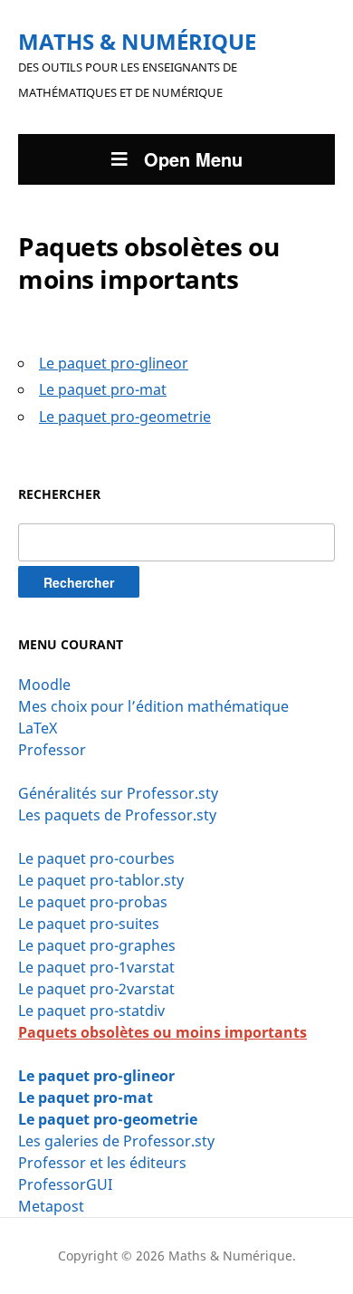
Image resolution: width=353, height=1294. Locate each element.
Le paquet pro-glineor (96, 1076)
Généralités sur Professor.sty (118, 793)
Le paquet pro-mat (85, 1097)
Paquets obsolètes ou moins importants (162, 1032)
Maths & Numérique (137, 41)
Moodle (44, 685)
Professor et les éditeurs (102, 1163)
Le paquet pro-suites (88, 924)
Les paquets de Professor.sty (117, 815)
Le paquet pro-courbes (96, 858)
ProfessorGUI (65, 1184)
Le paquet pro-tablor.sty (101, 880)
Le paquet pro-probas (92, 902)
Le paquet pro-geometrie (107, 1119)
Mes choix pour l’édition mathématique (153, 706)
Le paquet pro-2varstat (96, 989)
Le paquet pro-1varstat (96, 967)
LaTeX (37, 728)
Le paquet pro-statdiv (91, 1011)
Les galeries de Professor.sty (116, 1141)
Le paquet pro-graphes (97, 945)
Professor (52, 750)
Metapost (51, 1206)
